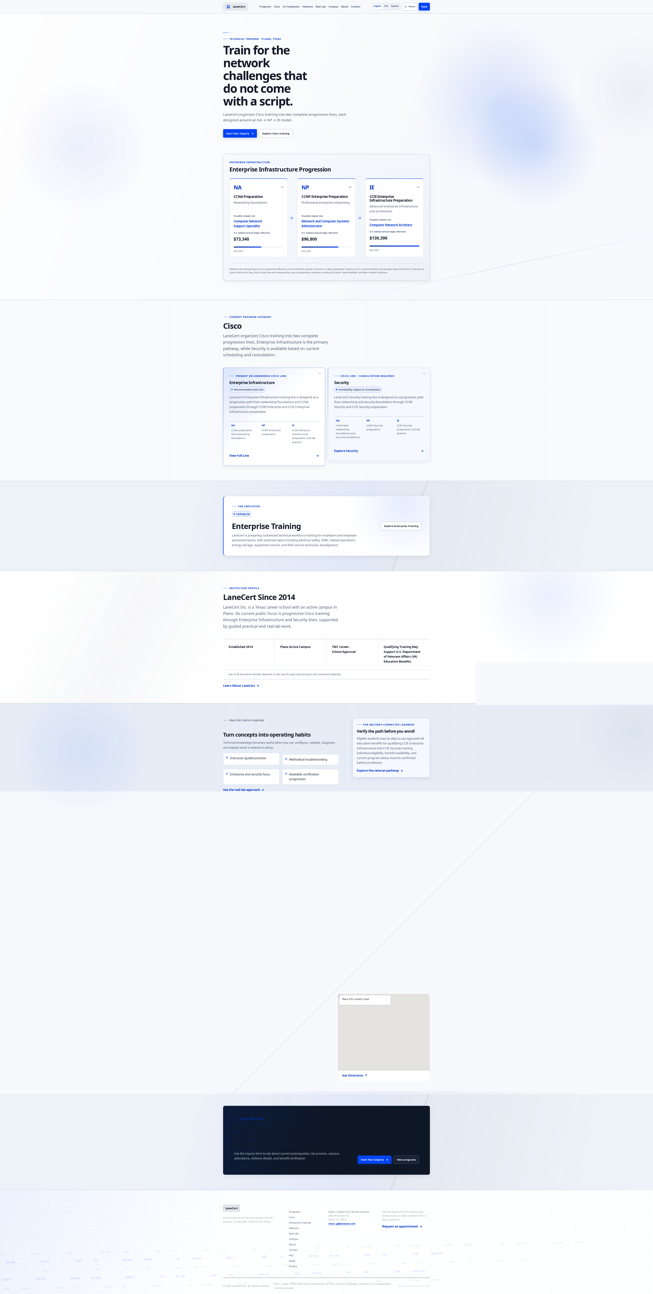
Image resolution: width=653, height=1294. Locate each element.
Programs (265, 6)
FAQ (291, 1255)
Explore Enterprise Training (401, 526)
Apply (424, 6)
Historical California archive (414, 1286)
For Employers (291, 6)
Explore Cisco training (276, 133)
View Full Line (274, 456)
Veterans (307, 6)
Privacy (293, 1266)
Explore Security (379, 451)
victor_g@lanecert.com (341, 1223)
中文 (386, 6)
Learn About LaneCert (241, 686)
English (377, 6)
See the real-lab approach (243, 790)
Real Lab (321, 6)
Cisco (277, 6)
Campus (333, 6)
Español (395, 6)
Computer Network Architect (391, 225)
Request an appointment (402, 1226)
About (344, 6)
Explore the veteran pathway (380, 770)
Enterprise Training (300, 1222)
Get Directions (354, 1075)
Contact (355, 6)
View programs (406, 1159)
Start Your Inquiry (240, 133)
